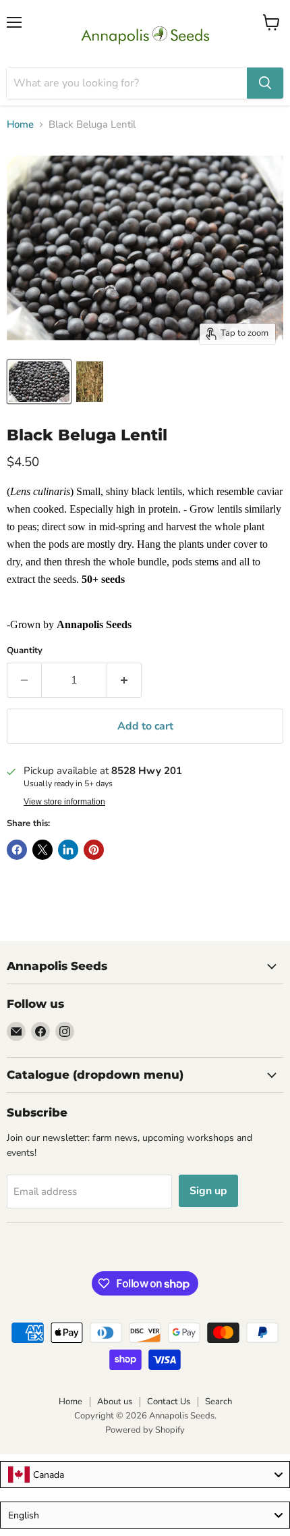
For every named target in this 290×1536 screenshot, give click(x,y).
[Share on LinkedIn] (68, 850)
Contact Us (168, 1402)
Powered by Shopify (145, 1430)
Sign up (208, 1190)
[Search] (265, 83)
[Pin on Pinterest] (94, 850)
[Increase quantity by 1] (124, 680)
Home (20, 124)
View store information (64, 802)
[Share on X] (42, 850)
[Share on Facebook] (17, 850)
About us (114, 1402)
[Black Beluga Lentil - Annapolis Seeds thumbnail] (39, 381)
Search (218, 1402)
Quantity (24, 651)
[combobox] (145, 1474)
